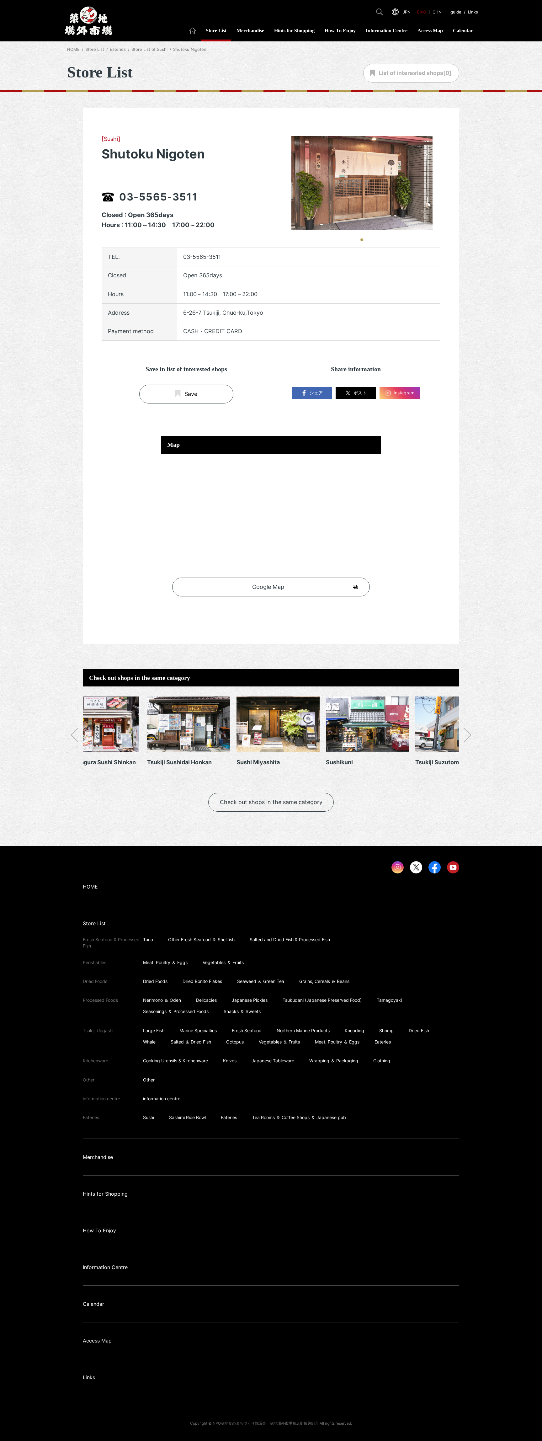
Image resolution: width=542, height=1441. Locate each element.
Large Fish (153, 1030)
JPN (407, 11)
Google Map (268, 587)
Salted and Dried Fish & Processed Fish (290, 939)
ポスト (360, 392)
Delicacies (206, 1000)
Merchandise (250, 30)
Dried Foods (155, 981)
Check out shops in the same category (271, 802)
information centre (161, 1098)
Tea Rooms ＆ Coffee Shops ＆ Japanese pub (299, 1117)
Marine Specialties (198, 1030)
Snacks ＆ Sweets (242, 1011)
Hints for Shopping (294, 30)
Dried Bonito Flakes (202, 981)
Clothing (381, 1060)
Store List (216, 30)
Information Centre (386, 30)
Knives (229, 1060)
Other (149, 1079)
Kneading (354, 1030)
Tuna (148, 939)
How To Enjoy (340, 30)
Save (190, 394)
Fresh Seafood (247, 1030)
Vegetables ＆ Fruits (223, 962)
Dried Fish (419, 1030)
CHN (437, 11)
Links (473, 11)
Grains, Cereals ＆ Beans (324, 981)
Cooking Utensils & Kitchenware (175, 1060)
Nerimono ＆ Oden (162, 1000)
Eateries (383, 1041)
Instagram (404, 392)
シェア (316, 392)
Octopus (235, 1041)
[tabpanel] (362, 183)
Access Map (430, 30)
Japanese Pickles (250, 1000)
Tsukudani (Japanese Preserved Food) (322, 1000)
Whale (149, 1041)
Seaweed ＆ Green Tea (260, 981)
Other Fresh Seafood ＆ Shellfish (201, 939)
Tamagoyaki (389, 1000)
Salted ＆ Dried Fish (191, 1041)
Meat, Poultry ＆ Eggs (165, 962)
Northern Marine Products (303, 1030)
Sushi (148, 1117)
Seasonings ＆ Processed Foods (176, 1011)
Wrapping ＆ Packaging (333, 1060)
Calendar (463, 30)
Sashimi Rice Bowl (187, 1117)
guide (455, 11)
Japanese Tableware (273, 1060)
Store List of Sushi (149, 49)
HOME (73, 49)
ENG (421, 11)
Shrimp (386, 1030)
